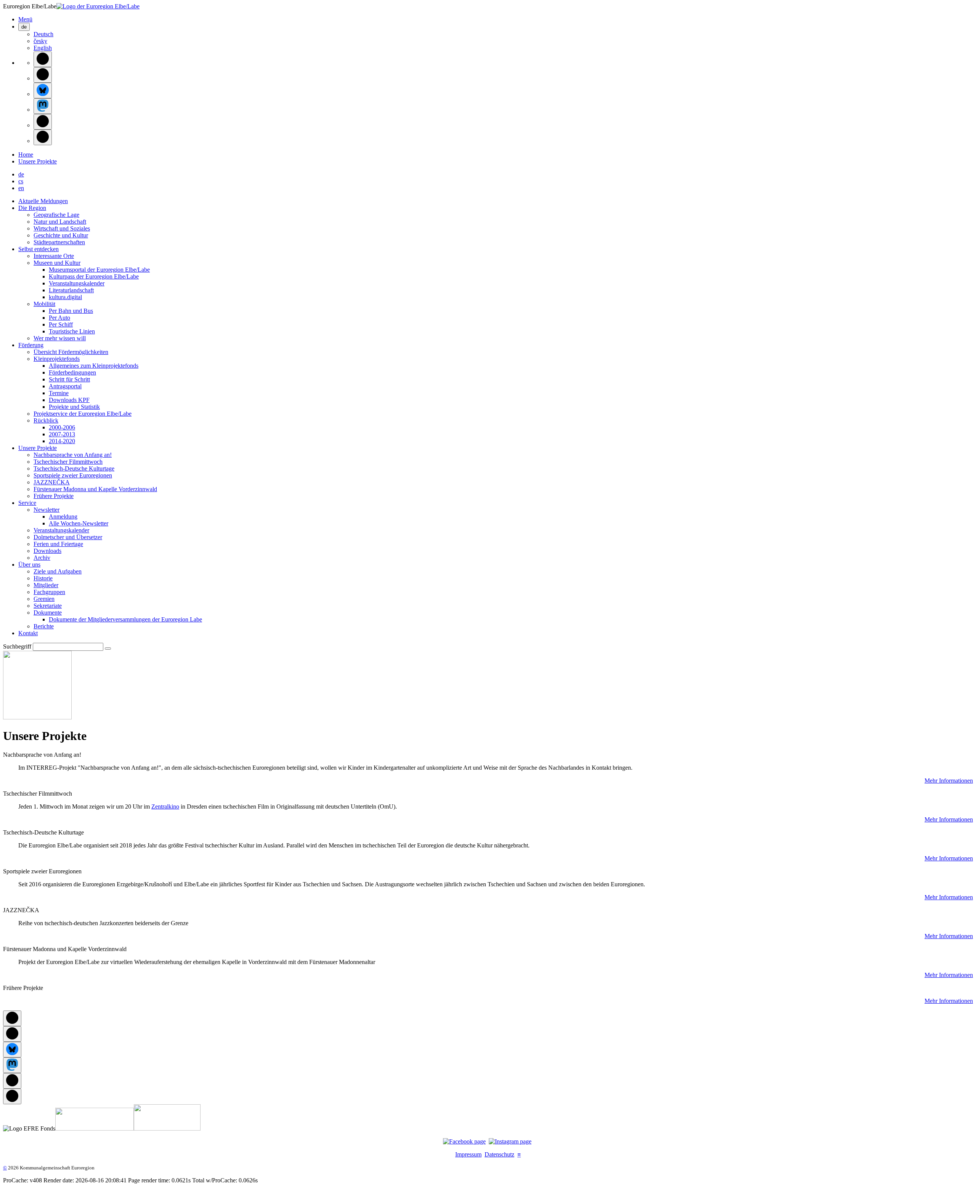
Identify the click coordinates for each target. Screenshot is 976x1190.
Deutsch (43, 34)
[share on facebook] (43, 59)
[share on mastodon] (43, 106)
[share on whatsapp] (43, 137)
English (43, 48)
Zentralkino (165, 806)
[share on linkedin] (43, 122)
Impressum (468, 1154)
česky (40, 41)
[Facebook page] (464, 1141)
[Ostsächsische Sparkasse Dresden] (167, 1128)
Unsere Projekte (37, 161)
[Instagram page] (510, 1141)
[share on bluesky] (43, 90)
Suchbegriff (17, 646)
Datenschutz (499, 1154)
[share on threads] (43, 75)
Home (25, 154)
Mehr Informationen (949, 780)
